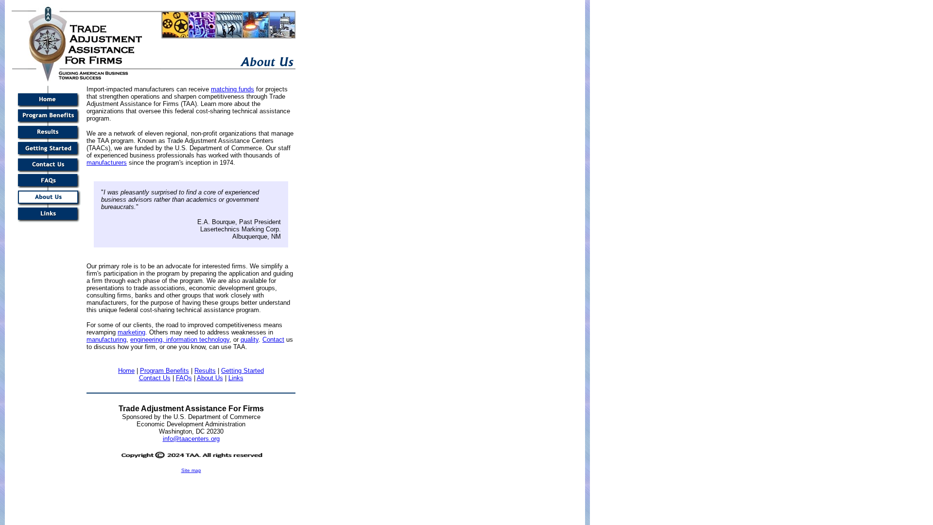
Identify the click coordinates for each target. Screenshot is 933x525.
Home (126, 370)
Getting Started (242, 370)
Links (235, 378)
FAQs (184, 378)
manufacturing (106, 339)
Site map (191, 470)
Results (205, 370)
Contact (273, 339)
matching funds (232, 89)
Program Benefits (164, 370)
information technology (197, 339)
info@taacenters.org (191, 438)
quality (250, 339)
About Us (210, 378)
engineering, (148, 339)
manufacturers (106, 162)
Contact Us (155, 378)
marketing (131, 332)
